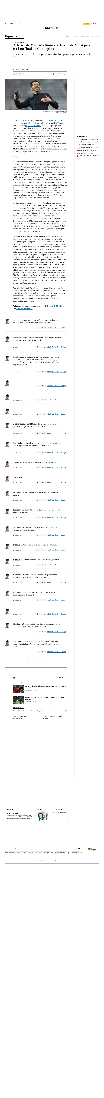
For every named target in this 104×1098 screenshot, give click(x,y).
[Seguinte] (46, 661)
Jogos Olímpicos (75, 36)
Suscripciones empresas (58, 860)
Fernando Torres (51, 711)
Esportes (11, 36)
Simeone (60, 123)
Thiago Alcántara (41, 711)
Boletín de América (12, 813)
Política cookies (26, 860)
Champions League (18, 42)
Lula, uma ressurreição (87, 144)
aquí (47, 718)
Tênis (87, 36)
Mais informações (17, 718)
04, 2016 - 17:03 (23, 69)
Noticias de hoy (72, 860)
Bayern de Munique (33, 126)
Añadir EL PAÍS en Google (60, 73)
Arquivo (40, 809)
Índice (67, 860)
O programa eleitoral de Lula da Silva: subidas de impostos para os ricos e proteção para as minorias (88, 149)
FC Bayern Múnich (17, 711)
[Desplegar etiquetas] (66, 711)
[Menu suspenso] (6, 28)
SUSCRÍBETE (86, 23)
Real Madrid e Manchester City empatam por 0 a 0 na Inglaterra (45, 698)
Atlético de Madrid (23, 120)
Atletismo (82, 36)
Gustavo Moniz (18, 68)
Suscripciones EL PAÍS (47, 860)
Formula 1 (96, 36)
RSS (64, 860)
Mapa (41, 860)
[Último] (48, 661)
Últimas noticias (82, 136)
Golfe (91, 36)
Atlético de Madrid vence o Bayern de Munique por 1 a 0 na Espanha (45, 687)
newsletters (10, 809)
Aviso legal (20, 860)
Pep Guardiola (32, 711)
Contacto (7, 860)
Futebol (68, 36)
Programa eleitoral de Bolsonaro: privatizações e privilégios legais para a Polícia (88, 155)
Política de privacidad (35, 860)
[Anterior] (25, 661)
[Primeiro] (24, 661)
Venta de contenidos (13, 860)
